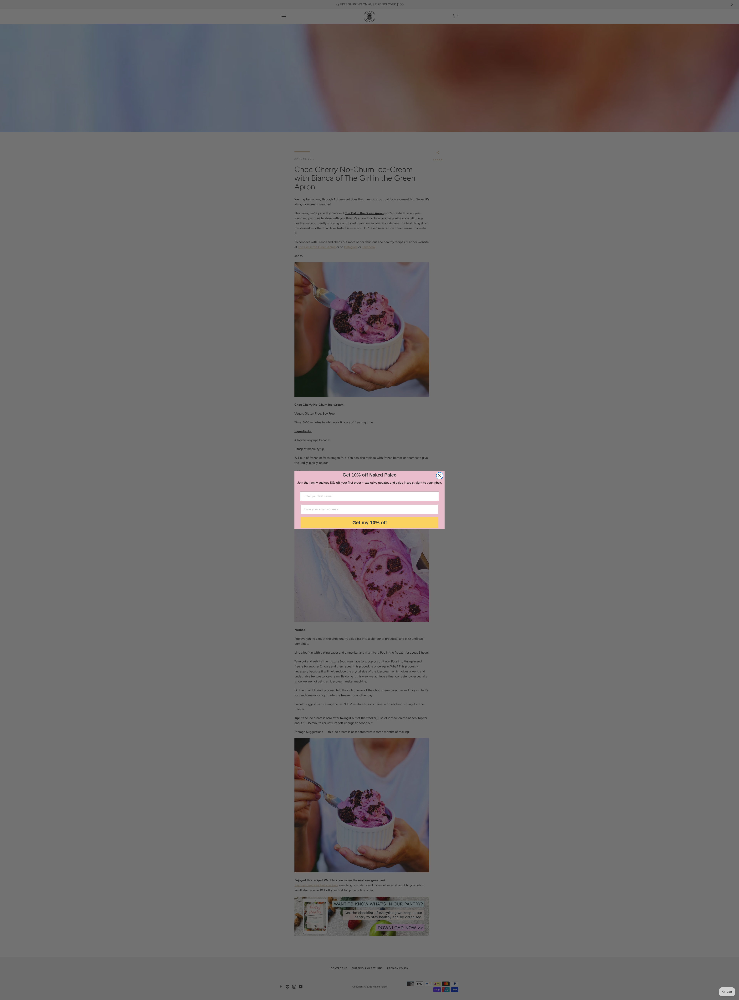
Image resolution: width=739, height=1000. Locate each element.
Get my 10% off (369, 522)
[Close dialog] (439, 475)
